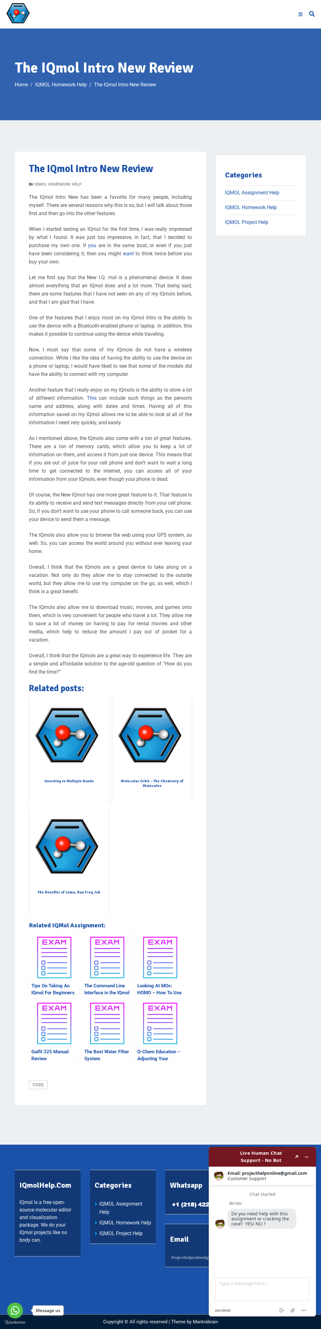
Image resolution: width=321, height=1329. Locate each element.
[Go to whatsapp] (15, 1310)
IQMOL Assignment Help (252, 193)
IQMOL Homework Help (58, 184)
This (92, 398)
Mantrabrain (205, 1322)
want (128, 254)
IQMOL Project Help (246, 222)
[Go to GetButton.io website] (15, 1323)
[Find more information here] (262, 1231)
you (92, 245)
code (38, 1084)
